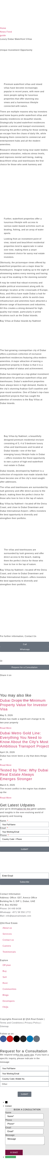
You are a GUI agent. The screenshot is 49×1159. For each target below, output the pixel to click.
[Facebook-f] (3, 1039)
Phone (3, 835)
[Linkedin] (30, 1039)
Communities (9, 989)
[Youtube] (10, 1039)
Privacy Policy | (33, 1023)
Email (3, 828)
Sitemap (4, 1026)
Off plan (7, 965)
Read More (5, 728)
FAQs (5, 1007)
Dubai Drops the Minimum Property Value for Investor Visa (23, 704)
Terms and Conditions (11, 1023)
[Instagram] (23, 1039)
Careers (7, 946)
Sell (5, 977)
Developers (9, 1001)
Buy (5, 971)
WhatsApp (10, 1157)
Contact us (8, 940)
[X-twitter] (16, 1039)
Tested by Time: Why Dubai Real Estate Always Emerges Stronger (24, 774)
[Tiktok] (36, 1039)
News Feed (6, 32)
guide (3, 35)
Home (3, 28)
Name (3, 821)
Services (7, 934)
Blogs (6, 995)
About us (7, 928)
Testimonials (9, 952)
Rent (5, 983)
